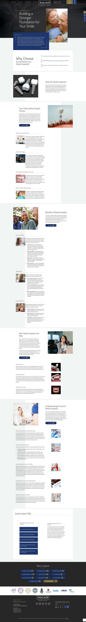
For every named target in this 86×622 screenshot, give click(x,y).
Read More (24, 125)
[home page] (45, 2)
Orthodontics (57, 574)
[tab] (56, 607)
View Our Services (50, 581)
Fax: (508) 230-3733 (16, 604)
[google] (40, 604)
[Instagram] (49, 604)
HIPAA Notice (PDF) (53, 618)
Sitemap (26, 618)
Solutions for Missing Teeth (27, 574)
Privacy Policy (30, 618)
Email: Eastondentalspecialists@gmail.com (20, 605)
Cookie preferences (47, 618)
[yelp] (43, 604)
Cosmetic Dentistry (42, 574)
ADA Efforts (42, 618)
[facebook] (37, 604)
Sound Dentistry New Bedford (74, 2)
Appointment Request (69, 3)
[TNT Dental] (66, 618)
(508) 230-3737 (57, 2)
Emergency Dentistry (34, 581)
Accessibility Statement (36, 618)
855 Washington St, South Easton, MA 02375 (19, 601)
